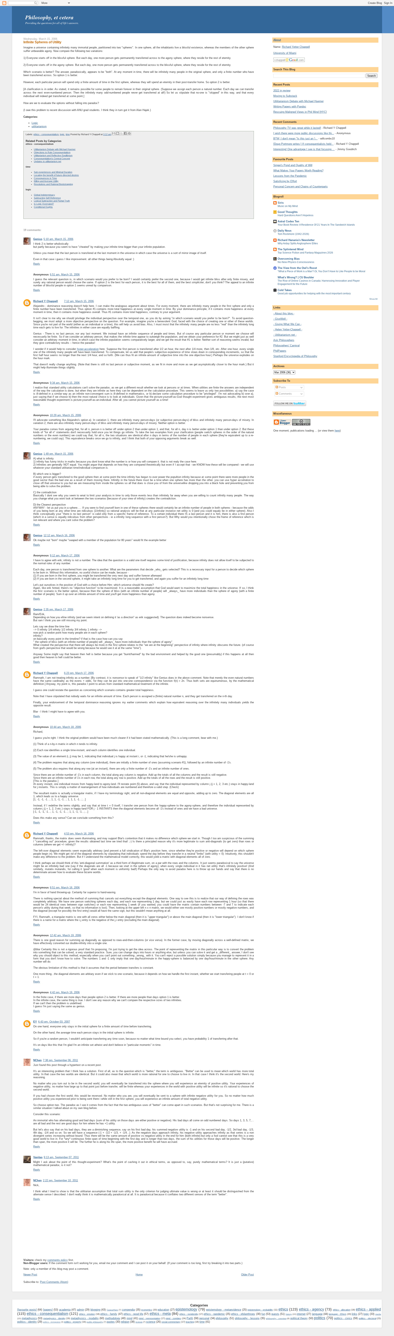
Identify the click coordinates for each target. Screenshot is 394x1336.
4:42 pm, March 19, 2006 (65, 992)
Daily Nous (284, 230)
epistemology (186, 1309)
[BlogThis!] (118, 133)
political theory (299, 1318)
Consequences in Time (45, 178)
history (289, 1314)
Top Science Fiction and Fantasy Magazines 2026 (305, 252)
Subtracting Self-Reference (47, 198)
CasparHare (112, 1310)
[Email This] (114, 133)
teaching (190, 1322)
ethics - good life (133, 1313)
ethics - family (108, 1313)
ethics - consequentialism (46, 134)
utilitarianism (39, 126)
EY (35, 1021)
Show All (373, 299)
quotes (111, 1321)
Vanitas (37, 1157)
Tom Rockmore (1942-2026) (293, 234)
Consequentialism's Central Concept (52, 158)
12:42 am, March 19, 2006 (65, 935)
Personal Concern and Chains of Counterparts (300, 186)
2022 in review (281, 90)
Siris (281, 202)
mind (129, 1318)
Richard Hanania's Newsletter (296, 240)
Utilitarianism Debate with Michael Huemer (55, 149)
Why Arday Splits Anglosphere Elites (298, 243)
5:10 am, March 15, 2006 (58, 239)
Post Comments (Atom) (54, 1281)
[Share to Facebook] (125, 133)
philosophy (222, 1318)
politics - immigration (52, 1322)
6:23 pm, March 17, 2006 (79, 673)
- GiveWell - (280, 318)
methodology (112, 1318)
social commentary (170, 1322)
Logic (35, 122)
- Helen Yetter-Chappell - (287, 329)
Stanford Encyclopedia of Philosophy (295, 356)
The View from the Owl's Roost (297, 267)
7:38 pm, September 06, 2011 (60, 1060)
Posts (282, 387)
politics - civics (343, 1318)
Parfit (190, 1318)
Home (139, 1274)
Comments (285, 393)
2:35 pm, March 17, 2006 (58, 609)
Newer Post (30, 1274)
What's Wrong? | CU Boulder (296, 277)
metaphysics (29, 1318)
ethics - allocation (341, 1310)
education (163, 1309)
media (378, 1314)
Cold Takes (285, 290)
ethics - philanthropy (243, 1313)
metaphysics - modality (85, 1318)
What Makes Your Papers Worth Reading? (298, 170)
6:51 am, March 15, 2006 (65, 274)
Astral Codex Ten (288, 221)
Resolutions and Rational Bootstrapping (53, 184)
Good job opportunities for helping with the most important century (314, 293)
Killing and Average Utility (46, 181)
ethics (283, 1309)
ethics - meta (160, 1314)
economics (146, 1310)
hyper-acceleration (88, 349)
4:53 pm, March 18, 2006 (79, 833)
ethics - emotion (87, 1314)
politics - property (72, 1322)
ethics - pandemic (214, 1313)
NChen (37, 1060)
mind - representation (149, 1318)
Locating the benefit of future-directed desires (56, 175)
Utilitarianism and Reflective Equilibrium (53, 155)
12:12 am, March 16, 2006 (59, 535)
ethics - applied (368, 1309)
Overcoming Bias (289, 258)
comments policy (57, 1260)
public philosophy (95, 1322)
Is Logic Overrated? (44, 204)
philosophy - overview (276, 1318)
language (317, 1313)
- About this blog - (283, 313)
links (354, 1313)
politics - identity (27, 1321)
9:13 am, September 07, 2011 (61, 1157)
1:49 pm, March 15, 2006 (58, 453)
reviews (138, 1322)
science (150, 1321)
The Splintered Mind (291, 249)
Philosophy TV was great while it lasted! (297, 127)
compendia (128, 1309)
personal (204, 1318)
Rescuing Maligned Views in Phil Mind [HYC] (300, 111)
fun (263, 1313)
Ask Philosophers (283, 340)
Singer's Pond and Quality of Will (292, 165)
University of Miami (284, 53)
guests (275, 1313)
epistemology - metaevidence (223, 1309)
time (68, 134)
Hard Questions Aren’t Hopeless (295, 215)
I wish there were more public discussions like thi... (303, 133)
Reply (36, 263)
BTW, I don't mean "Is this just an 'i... (295, 138)
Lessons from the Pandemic (290, 175)
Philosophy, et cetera (49, 17)
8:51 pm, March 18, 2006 (65, 887)
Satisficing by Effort (285, 181)
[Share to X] (121, 133)
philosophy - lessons (247, 1318)
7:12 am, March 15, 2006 (79, 301)
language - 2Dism (337, 1314)
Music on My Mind (288, 206)
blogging (95, 1309)
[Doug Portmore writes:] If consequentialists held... (303, 143)
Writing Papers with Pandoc (289, 106)
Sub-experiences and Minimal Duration (53, 172)
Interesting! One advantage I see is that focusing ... (304, 149)
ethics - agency (311, 1309)
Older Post (247, 1274)
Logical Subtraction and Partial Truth (52, 201)
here (337, 430)
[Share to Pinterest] (129, 133)
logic (62, 134)
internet (301, 1313)
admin (80, 1309)
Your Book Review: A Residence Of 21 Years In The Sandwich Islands (316, 224)
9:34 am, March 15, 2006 (65, 382)
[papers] (48, 1309)
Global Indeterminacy (44, 195)
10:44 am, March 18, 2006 (65, 727)
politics (319, 1318)
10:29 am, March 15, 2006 (65, 415)
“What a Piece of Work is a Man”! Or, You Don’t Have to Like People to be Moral (321, 271)
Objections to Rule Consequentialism (52, 152)
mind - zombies (173, 1318)
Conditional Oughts (43, 207)
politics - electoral (367, 1318)
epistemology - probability (260, 1310)
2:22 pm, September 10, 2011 (60, 1180)
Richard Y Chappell (45, 301)
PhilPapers (279, 350)
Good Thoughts (288, 212)
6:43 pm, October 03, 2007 (54, 1021)
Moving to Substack (285, 95)
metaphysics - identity (54, 1318)
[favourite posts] (27, 1309)
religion (125, 1321)
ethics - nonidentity (188, 1314)
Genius (37, 239)
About (277, 39)
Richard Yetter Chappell (296, 46)
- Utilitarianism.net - (285, 334)
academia (65, 1309)
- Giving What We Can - (287, 324)
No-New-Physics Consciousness (296, 262)
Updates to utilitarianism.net (47, 161)
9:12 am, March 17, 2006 (65, 555)
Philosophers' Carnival (286, 345)
